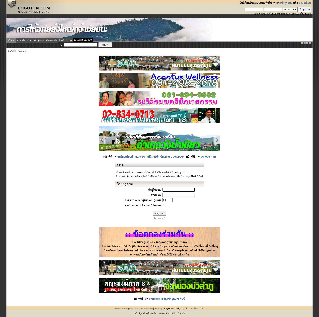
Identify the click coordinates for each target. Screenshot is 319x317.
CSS (202, 308)
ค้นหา (30, 40)
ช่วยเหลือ (21, 40)
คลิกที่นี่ (145, 176)
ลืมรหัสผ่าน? (159, 218)
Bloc (187, 308)
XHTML (194, 308)
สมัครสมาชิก (51, 40)
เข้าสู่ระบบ (286, 2)
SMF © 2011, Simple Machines (141, 309)
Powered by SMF (121, 309)
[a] (71, 40)
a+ (62, 40)
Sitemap (158, 308)
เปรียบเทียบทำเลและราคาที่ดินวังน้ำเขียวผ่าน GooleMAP (151, 156)
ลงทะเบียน (305, 2)
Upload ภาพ (208, 156)
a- (67, 40)
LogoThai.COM (17, 51)
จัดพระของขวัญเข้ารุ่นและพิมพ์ (167, 298)
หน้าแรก (11, 40)
